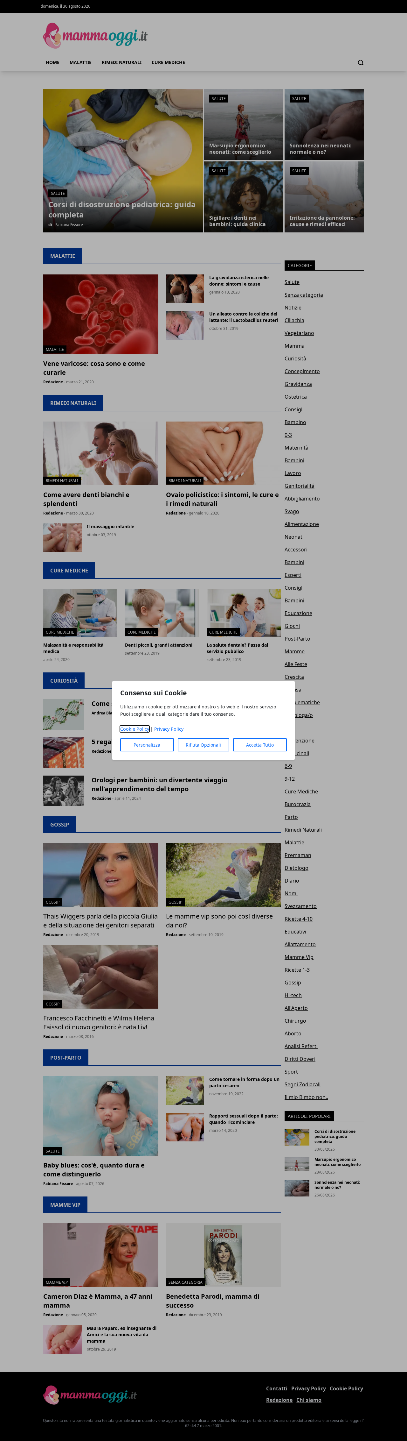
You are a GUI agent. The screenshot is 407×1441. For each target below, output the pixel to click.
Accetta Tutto (260, 745)
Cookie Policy (134, 729)
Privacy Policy (168, 729)
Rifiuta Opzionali (203, 745)
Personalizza (147, 745)
